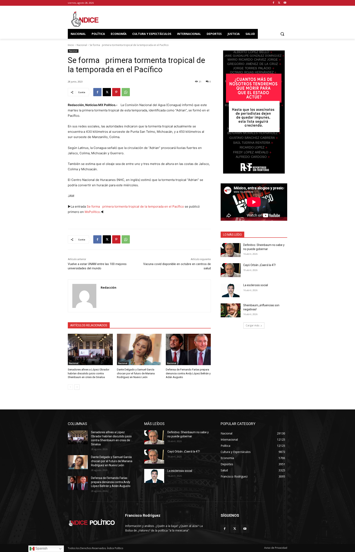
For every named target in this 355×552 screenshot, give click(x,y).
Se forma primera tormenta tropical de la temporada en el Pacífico (135, 206)
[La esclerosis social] (231, 290)
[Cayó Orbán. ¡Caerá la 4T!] (231, 270)
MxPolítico (92, 212)
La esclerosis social (255, 285)
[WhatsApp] (126, 92)
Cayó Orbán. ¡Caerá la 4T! (259, 265)
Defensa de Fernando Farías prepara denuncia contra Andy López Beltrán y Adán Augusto (188, 373)
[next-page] (77, 387)
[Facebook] (273, 3)
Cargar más (252, 325)
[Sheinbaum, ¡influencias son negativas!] (231, 310)
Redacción (108, 287)
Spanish (41, 548)
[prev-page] (70, 387)
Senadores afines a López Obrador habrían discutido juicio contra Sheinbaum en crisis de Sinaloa (88, 373)
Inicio (71, 45)
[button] (282, 34)
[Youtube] (284, 3)
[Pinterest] (116, 92)
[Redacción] (84, 296)
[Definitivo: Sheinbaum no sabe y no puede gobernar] (231, 250)
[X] (279, 3)
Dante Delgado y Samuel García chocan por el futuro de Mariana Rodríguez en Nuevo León (136, 373)
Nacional (82, 45)
